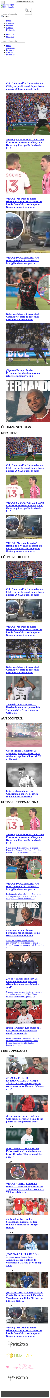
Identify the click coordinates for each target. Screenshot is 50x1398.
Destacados (10, 30)
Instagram (10, 36)
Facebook (10, 34)
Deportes (9, 25)
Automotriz (10, 23)
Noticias (9, 28)
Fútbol (8, 21)
